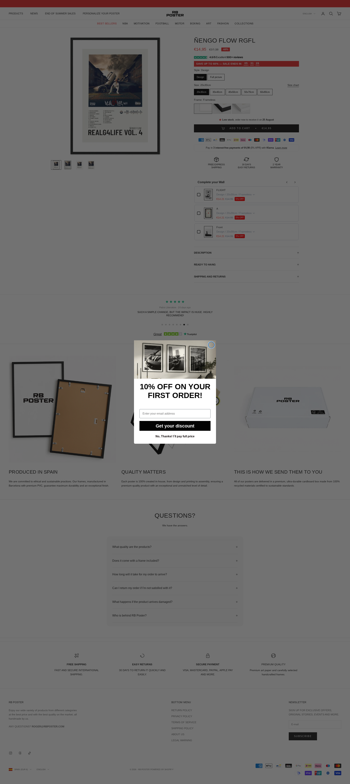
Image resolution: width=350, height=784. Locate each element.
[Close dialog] (211, 345)
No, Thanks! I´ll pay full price (175, 436)
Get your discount (175, 425)
